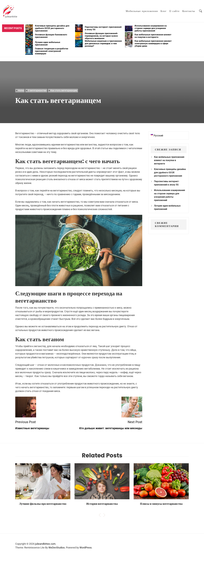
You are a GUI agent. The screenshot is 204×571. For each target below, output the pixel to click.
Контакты (188, 11)
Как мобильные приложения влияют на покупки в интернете (169, 160)
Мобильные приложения (142, 11)
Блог (164, 11)
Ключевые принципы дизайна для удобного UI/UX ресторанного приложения (170, 172)
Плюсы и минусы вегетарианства (161, 504)
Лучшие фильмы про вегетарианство (42, 504)
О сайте (174, 11)
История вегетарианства (102, 504)
